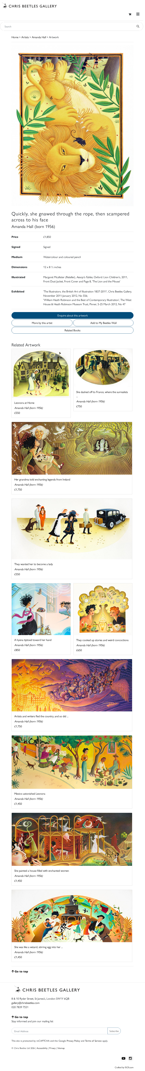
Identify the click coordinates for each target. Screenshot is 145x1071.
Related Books (72, 330)
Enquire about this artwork (72, 315)
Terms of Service (93, 1040)
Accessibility (42, 1048)
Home (14, 37)
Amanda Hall (39, 37)
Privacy (52, 1048)
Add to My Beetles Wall (103, 323)
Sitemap (61, 1048)
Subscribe (114, 1031)
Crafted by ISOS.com (124, 1067)
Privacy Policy (73, 1040)
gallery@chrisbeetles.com (25, 1003)
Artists (25, 37)
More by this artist (42, 323)
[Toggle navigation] (138, 14)
